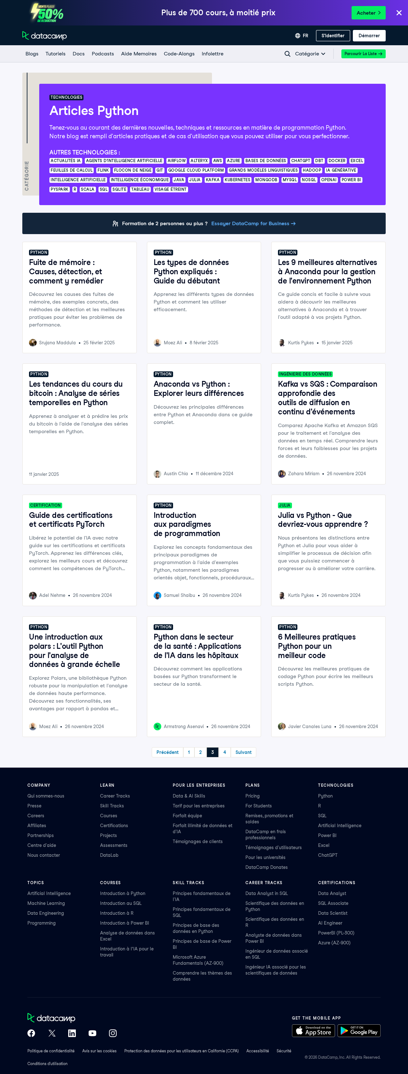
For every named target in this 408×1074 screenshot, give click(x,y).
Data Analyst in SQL (266, 893)
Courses (108, 815)
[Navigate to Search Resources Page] (287, 53)
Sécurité (284, 1051)
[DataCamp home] (72, 1018)
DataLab (109, 855)
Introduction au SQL (121, 903)
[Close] (399, 13)
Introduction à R (117, 913)
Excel (324, 845)
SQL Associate (333, 903)
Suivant (243, 752)
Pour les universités (265, 857)
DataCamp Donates (266, 867)
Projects (108, 835)
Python (325, 795)
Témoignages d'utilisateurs (273, 847)
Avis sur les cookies (99, 1051)
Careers (35, 815)
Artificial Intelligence (339, 825)
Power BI (327, 835)
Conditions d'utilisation (47, 1063)
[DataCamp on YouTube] (92, 1033)
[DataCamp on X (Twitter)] (51, 1033)
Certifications (114, 825)
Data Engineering (45, 913)
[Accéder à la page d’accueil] (44, 35)
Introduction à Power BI (124, 923)
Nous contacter (43, 855)
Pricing (252, 795)
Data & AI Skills (189, 795)
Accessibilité (257, 1051)
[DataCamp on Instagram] (113, 1033)
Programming (41, 923)
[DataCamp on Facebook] (31, 1033)
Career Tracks (115, 795)
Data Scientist (332, 913)
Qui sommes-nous (45, 795)
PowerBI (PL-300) (336, 932)
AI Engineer (330, 923)
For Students (258, 805)
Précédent (167, 752)
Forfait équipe (187, 815)
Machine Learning (46, 903)
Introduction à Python (122, 893)
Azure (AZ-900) (334, 942)
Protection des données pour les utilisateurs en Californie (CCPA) (181, 1051)
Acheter (366, 13)
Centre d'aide (41, 845)
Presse (34, 805)
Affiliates (36, 825)
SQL (322, 815)
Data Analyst (332, 893)
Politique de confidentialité (51, 1051)
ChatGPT (328, 855)
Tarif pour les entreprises (199, 805)
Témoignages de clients (198, 841)
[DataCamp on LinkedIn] (72, 1033)
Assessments (113, 845)
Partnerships (40, 835)
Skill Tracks (112, 805)
